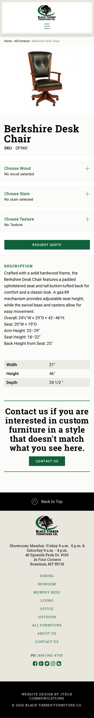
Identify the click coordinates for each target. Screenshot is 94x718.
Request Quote (46, 245)
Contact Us (47, 461)
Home (8, 41)
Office (47, 608)
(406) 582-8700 (50, 655)
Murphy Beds (47, 592)
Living (47, 600)
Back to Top (47, 502)
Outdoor (47, 617)
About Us (46, 633)
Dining (47, 576)
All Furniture (22, 41)
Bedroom (47, 584)
